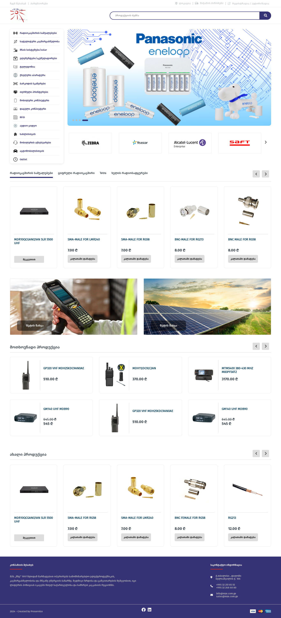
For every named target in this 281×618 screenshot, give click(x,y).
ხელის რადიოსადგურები (129, 173)
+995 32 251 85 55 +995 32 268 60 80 (226, 586)
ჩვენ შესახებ (18, 3)
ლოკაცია (185, 3)
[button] (73, 120)
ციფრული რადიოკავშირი (76, 173)
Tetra (103, 173)
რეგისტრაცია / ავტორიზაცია (250, 3)
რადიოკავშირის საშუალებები (31, 173)
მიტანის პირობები (211, 3)
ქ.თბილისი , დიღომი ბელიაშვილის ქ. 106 (228, 577)
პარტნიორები (39, 3)
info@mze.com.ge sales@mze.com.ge (227, 595)
